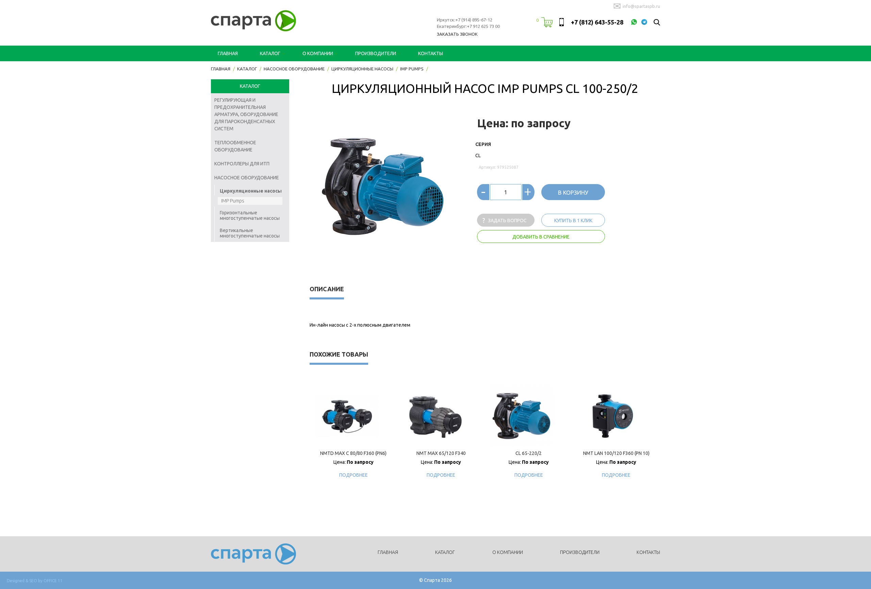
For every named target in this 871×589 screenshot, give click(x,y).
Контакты (430, 53)
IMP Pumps (232, 200)
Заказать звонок (457, 34)
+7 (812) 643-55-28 (597, 22)
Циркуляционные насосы (251, 191)
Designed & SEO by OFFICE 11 (35, 580)
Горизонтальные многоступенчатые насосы (250, 215)
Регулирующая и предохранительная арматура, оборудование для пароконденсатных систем (246, 114)
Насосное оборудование (246, 177)
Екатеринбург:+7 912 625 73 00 (468, 26)
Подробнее (353, 475)
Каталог (270, 53)
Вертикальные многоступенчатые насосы (250, 233)
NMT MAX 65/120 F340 (441, 453)
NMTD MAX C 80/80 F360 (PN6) (353, 453)
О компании (317, 53)
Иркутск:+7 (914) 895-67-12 (464, 19)
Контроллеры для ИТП (241, 163)
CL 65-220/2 (528, 453)
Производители (375, 53)
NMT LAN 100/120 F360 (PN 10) (616, 453)
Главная (228, 53)
